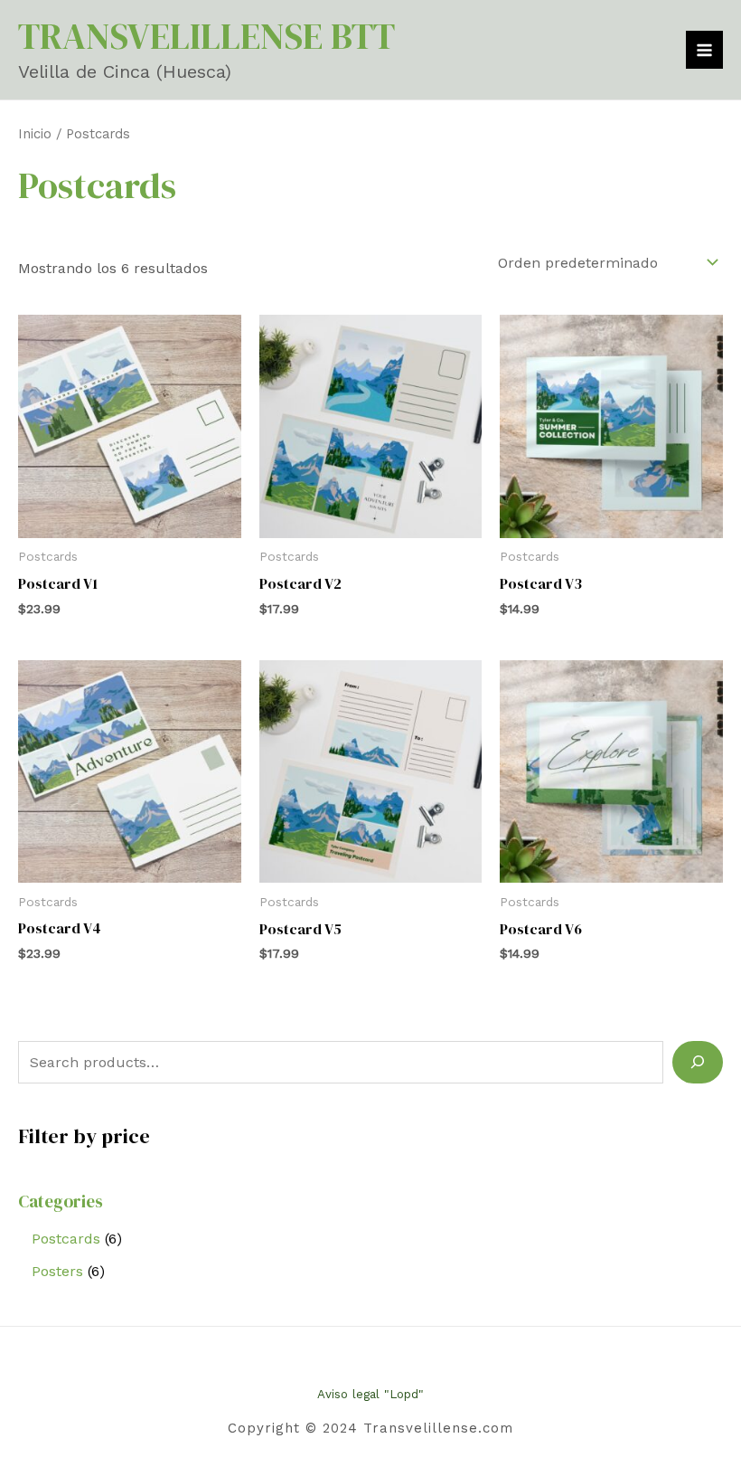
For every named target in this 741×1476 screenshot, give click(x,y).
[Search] (697, 1062)
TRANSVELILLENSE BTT (206, 36)
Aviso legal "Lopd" (370, 1394)
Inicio (35, 134)
